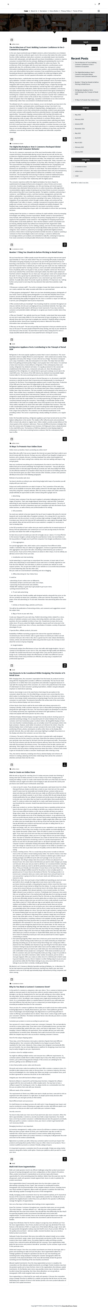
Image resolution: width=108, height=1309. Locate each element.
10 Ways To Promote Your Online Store (25, 446)
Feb (65, 139)
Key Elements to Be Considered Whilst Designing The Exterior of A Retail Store (37, 674)
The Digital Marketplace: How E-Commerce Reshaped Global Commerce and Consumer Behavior (34, 148)
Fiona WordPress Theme (69, 1306)
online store (15, 44)
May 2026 (78, 115)
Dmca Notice (54, 11)
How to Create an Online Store (22, 772)
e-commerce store (17, 143)
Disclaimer (43, 11)
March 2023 (78, 142)
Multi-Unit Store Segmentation (22, 1167)
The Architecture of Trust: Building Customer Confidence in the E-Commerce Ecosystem (37, 48)
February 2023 (79, 147)
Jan (65, 244)
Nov (65, 339)
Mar (65, 764)
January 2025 (79, 124)
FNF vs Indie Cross (80, 183)
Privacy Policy (66, 11)
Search (85, 42)
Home (26, 11)
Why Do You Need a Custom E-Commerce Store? (29, 987)
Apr (65, 665)
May (65, 39)
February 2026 (79, 119)
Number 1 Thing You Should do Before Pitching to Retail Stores (36, 252)
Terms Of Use (78, 11)
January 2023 (79, 152)
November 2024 (80, 128)
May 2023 (78, 133)
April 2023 (78, 138)
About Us (34, 11)
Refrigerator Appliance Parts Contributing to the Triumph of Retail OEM (37, 348)
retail (13, 344)
